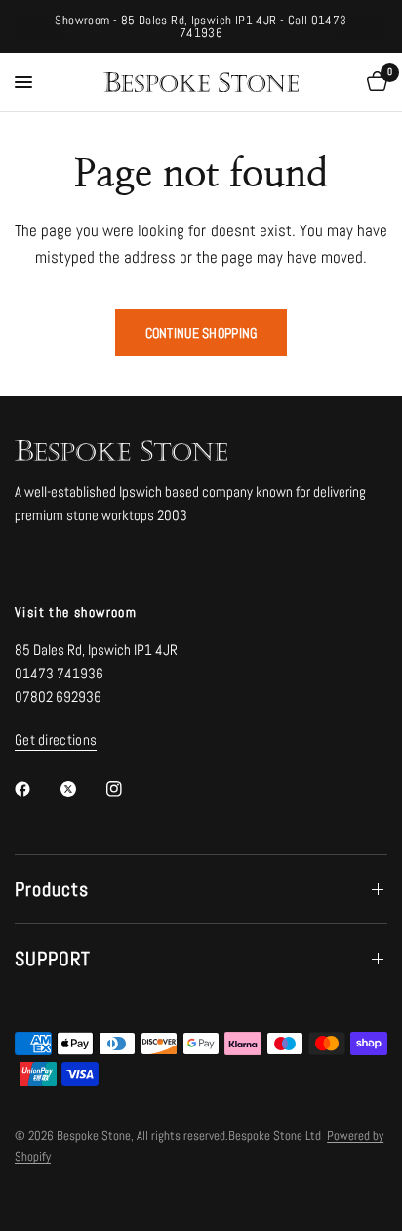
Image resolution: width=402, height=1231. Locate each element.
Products (52, 889)
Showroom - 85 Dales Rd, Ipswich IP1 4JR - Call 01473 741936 (200, 26)
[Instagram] (127, 788)
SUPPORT (53, 958)
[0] (373, 82)
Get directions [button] (56, 739)
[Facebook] (36, 788)
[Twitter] (81, 788)
